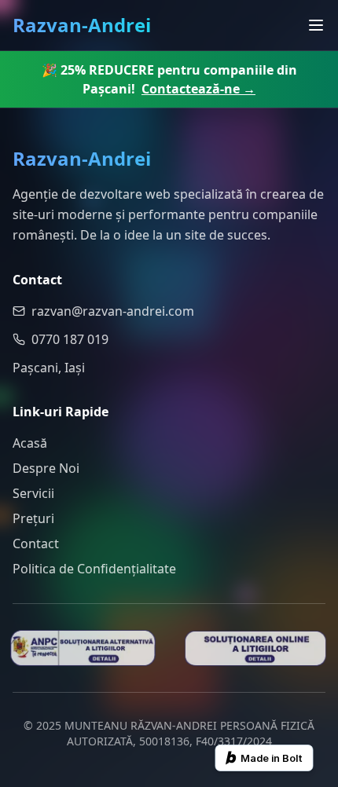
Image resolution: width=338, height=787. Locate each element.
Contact (36, 543)
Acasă (30, 443)
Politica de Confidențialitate (94, 568)
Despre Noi (46, 468)
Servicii (33, 493)
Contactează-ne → (198, 88)
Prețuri (33, 518)
